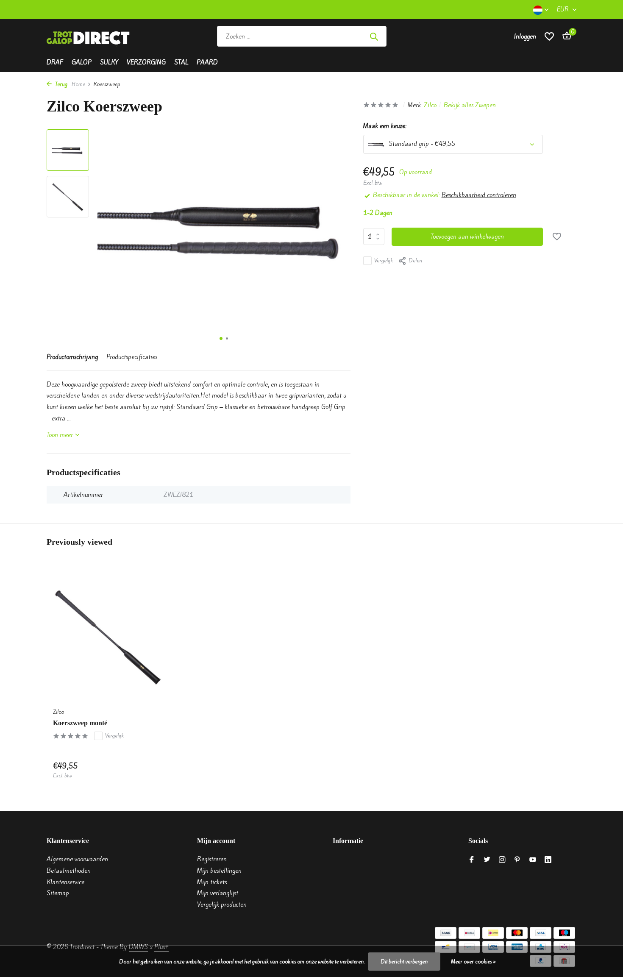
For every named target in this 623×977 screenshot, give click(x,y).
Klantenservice (65, 882)
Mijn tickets (212, 882)
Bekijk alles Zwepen (470, 105)
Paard (207, 62)
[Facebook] (471, 860)
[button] (221, 338)
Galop (82, 62)
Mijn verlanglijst (217, 893)
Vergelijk (383, 260)
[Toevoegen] (148, 770)
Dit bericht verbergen (404, 961)
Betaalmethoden (69, 870)
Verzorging (146, 62)
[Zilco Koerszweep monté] (108, 636)
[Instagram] (502, 860)
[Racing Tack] (448, 36)
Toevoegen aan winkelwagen (467, 236)
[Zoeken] (373, 36)
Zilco (430, 105)
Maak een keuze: (384, 126)
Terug (60, 84)
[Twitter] (487, 860)
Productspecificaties (131, 357)
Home (78, 84)
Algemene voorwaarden (77, 859)
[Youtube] (532, 860)
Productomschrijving (72, 357)
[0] (564, 36)
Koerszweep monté (80, 722)
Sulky (109, 62)
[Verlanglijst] (549, 36)
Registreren (212, 859)
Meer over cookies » (473, 961)
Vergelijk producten (222, 904)
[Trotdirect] (89, 36)
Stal (181, 62)
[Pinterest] (517, 860)
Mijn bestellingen (219, 870)
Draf (55, 62)
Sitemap (58, 893)
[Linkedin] (548, 860)
